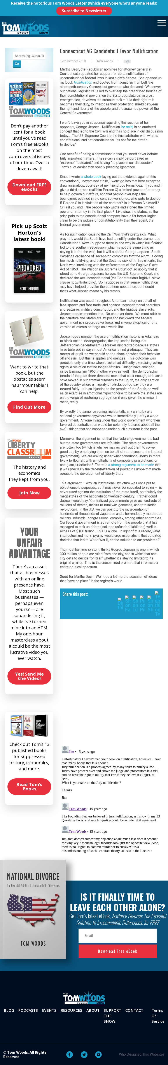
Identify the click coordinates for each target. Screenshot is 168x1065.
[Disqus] (111, 685)
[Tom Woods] (25, 26)
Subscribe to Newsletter (84, 10)
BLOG (9, 1010)
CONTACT (134, 1010)
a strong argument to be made (131, 465)
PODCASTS (28, 1010)
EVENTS (49, 1010)
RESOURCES (71, 1010)
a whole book (91, 177)
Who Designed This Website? (141, 1054)
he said (127, 127)
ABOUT (93, 1010)
